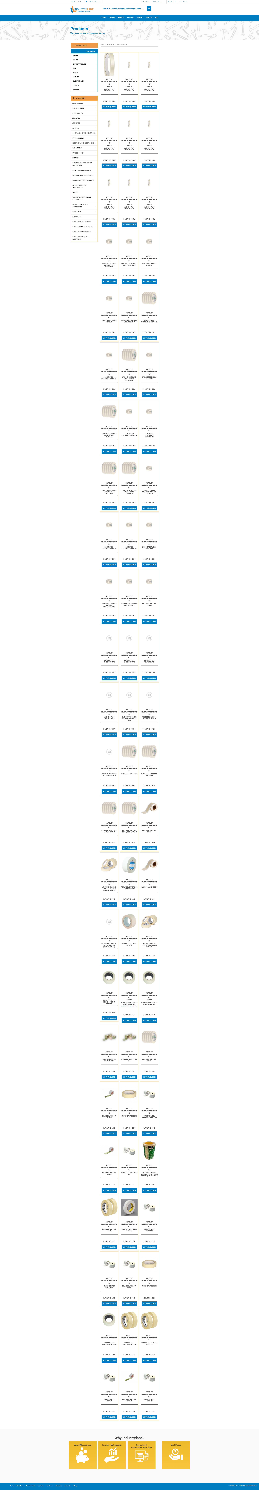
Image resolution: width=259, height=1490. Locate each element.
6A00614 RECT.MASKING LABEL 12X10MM (129, 604)
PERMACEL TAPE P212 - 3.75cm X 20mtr (129, 887)
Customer (130, 17)
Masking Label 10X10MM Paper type (149, 1116)
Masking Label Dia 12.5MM (109, 1173)
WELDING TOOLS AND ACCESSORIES (80, 206)
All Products (77, 103)
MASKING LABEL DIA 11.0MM (149, 604)
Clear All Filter (91, 51)
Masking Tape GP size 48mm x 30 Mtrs (129, 1003)
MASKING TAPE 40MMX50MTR (109, 148)
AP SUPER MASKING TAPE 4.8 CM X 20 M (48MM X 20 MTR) (109, 888)
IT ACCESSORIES (78, 153)
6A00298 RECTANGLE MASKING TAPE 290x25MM (109, 265)
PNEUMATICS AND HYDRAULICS (83, 180)
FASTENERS (76, 158)
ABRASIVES (76, 118)
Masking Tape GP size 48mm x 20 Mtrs (149, 1003)
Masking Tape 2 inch (149, 1286)
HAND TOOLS (77, 148)
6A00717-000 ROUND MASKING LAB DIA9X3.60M (129, 492)
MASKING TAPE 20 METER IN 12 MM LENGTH (109, 1002)
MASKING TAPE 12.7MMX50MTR (129, 661)
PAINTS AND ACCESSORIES (81, 170)
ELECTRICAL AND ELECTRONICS (83, 143)
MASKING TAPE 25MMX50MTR (149, 148)
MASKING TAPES (122, 44)
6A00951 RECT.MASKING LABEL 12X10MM (129, 321)
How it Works (146, 2)
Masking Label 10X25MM (149, 1400)
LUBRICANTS (76, 212)
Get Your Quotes (157, 2)
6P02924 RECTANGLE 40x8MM (149, 264)
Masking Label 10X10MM (109, 1400)
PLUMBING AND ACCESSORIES (82, 175)
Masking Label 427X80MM (149, 1230)
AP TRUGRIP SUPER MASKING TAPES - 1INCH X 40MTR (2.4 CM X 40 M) (149, 1174)
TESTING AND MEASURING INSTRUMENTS (81, 198)
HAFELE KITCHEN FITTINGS (81, 222)
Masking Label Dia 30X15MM (129, 1400)
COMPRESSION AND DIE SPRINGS (83, 133)
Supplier (140, 17)
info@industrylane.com (94, 2)
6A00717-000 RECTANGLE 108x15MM (129, 434)
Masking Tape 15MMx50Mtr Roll (129, 1343)
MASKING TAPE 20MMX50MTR (109, 207)
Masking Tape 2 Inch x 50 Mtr (129, 944)
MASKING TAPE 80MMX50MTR (129, 89)
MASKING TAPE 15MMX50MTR (149, 207)
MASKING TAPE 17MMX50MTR (129, 207)
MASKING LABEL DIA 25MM (149, 831)
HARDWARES (76, 217)
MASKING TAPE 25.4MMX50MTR (109, 661)
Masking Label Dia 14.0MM (109, 1116)
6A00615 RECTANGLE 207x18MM (149, 547)
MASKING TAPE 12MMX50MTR (109, 89)
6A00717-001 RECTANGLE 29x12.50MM (149, 435)
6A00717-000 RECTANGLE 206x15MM (129, 547)
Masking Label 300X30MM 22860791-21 (149, 321)
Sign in (185, 2)
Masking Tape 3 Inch (129, 1116)
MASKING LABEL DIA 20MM (149, 1060)
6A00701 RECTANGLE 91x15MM (109, 321)
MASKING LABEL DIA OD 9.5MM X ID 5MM (109, 831)
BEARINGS (76, 128)
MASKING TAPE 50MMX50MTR (149, 89)
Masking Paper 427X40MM (109, 1286)
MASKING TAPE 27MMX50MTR (129, 148)
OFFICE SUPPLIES (78, 108)
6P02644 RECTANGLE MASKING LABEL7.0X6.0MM (109, 605)
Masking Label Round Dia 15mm (149, 774)
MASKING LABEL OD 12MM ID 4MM (109, 1060)
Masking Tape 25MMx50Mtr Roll (109, 1343)
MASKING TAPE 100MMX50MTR (109, 717)
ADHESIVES (76, 123)
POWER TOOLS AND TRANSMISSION (79, 186)
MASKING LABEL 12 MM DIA (129, 1060)
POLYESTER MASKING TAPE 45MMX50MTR (149, 717)
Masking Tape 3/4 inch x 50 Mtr (149, 1343)
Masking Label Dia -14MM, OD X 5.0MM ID (129, 831)
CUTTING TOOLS (78, 138)
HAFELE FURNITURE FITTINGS (82, 227)
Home (103, 17)
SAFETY (74, 192)
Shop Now (112, 17)
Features (121, 17)
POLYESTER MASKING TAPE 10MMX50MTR (109, 774)
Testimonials (30, 1486)
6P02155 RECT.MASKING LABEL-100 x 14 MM (129, 264)
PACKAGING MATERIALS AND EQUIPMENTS (82, 164)
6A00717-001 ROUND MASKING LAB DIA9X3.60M (129, 378)
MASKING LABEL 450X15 (129, 774)
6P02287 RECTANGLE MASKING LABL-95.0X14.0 (109, 435)
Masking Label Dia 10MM (129, 1286)
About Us (149, 17)
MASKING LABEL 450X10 (149, 887)
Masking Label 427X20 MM (129, 1173)
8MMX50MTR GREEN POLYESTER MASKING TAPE (129, 718)
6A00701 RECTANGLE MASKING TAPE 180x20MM (109, 492)
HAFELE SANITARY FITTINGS (81, 232)
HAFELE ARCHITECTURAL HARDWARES (80, 238)
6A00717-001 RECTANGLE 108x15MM (109, 377)
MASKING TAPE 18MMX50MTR (149, 661)
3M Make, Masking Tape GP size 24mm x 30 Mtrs (149, 945)
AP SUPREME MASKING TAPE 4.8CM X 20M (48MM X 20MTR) (109, 945)
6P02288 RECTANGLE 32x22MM (149, 377)
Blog (156, 17)
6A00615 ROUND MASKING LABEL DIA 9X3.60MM (149, 492)
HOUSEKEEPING (77, 113)
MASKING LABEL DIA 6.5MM (109, 1230)
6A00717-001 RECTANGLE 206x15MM (109, 547)
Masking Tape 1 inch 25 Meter (129, 1230)
